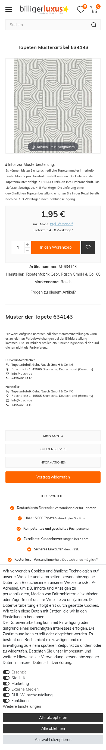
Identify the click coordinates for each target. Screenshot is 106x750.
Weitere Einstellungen (22, 706)
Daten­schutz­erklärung (52, 662)
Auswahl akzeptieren (53, 739)
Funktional (20, 700)
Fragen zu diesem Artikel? (53, 292)
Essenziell (19, 672)
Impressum (73, 651)
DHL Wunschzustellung (31, 695)
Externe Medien (25, 689)
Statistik (18, 677)
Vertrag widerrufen (53, 477)
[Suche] (94, 24)
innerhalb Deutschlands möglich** (56, 559)
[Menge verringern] (27, 250)
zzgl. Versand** (61, 224)
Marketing (20, 683)
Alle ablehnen (53, 728)
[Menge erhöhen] (27, 245)
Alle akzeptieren (53, 717)
